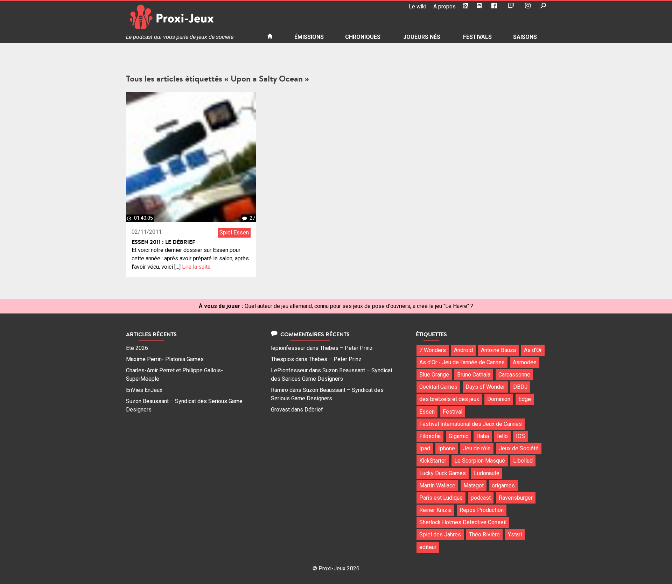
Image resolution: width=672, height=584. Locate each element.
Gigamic (458, 436)
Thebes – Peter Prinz (346, 348)
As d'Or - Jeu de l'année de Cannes (462, 362)
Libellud (523, 460)
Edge (524, 399)
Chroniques (362, 37)
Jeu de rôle (477, 448)
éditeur (427, 547)
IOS (520, 436)
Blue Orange (434, 374)
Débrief (313, 409)
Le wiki (417, 6)
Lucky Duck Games (442, 473)
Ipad (424, 448)
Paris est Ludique (441, 497)
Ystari (515, 534)
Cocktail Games (438, 387)
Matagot (473, 485)
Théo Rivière (484, 534)
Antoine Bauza (498, 350)
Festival (452, 411)
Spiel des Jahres (440, 534)
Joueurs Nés (421, 37)
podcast (481, 497)
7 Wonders (432, 350)
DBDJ (520, 387)
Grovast (280, 409)
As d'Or (533, 350)
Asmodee (525, 362)
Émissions (309, 37)
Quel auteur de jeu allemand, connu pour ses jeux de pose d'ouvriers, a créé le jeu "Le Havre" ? (359, 306)
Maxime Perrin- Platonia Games (165, 359)
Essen (427, 411)
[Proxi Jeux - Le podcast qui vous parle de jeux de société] (191, 17)
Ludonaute (486, 473)
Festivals (477, 37)
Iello (502, 436)
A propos (444, 6)
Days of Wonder (485, 387)
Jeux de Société (519, 448)
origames (503, 485)
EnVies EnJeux (144, 390)
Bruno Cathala (473, 374)
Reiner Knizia (435, 510)
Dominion (498, 399)
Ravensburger (516, 497)
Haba (482, 436)
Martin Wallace (437, 485)
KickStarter (432, 460)
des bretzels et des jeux (449, 399)
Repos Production (482, 510)
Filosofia (430, 436)
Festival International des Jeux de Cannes (470, 424)
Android (463, 350)
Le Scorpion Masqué (479, 460)
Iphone (446, 448)
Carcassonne (514, 374)
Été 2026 (137, 348)
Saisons (525, 37)
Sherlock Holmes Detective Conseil (462, 522)
